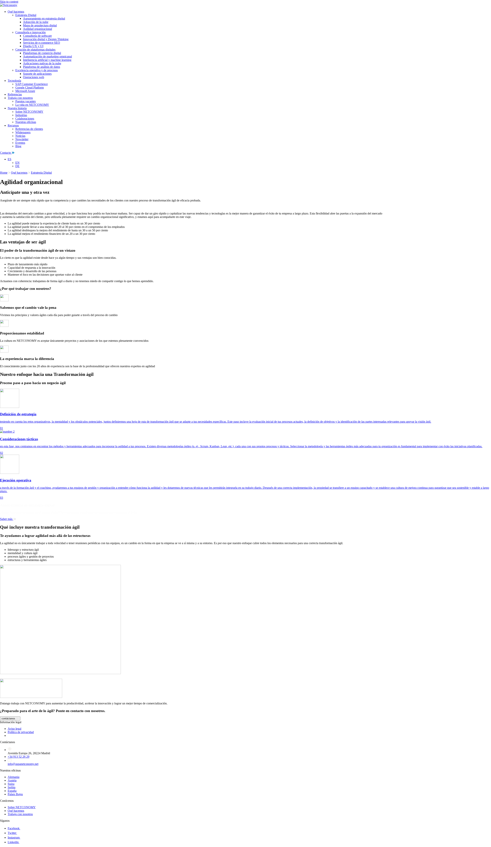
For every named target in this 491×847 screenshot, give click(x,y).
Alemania (13, 777)
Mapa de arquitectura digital (40, 25)
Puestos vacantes (25, 101)
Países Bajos (15, 794)
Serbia (11, 787)
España (12, 790)
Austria (12, 780)
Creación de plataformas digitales (35, 49)
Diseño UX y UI (33, 46)
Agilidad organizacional (37, 28)
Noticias (20, 135)
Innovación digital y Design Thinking (45, 39)
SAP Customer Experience (31, 84)
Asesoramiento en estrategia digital (44, 18)
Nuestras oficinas (25, 122)
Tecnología (14, 80)
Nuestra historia (17, 108)
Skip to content (9, 1)
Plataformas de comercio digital (42, 53)
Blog (18, 146)
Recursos (13, 125)
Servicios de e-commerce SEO (41, 42)
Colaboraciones (24, 118)
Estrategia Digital (25, 15)
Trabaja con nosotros (20, 97)
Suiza (11, 783)
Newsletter (21, 139)
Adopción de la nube (35, 22)
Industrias (21, 115)
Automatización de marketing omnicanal (47, 56)
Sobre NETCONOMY (29, 111)
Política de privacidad (21, 732)
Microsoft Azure (25, 91)
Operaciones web (33, 77)
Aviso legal (14, 728)
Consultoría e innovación (30, 32)
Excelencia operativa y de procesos (36, 70)
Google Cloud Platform (29, 87)
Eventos (20, 142)
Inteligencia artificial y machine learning (47, 60)
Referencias (15, 94)
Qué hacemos (16, 11)
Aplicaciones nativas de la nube (42, 63)
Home (3, 172)
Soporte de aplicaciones (37, 73)
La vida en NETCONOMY (32, 104)
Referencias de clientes (29, 129)
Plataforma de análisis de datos (41, 66)
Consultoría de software (37, 35)
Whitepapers (22, 132)
